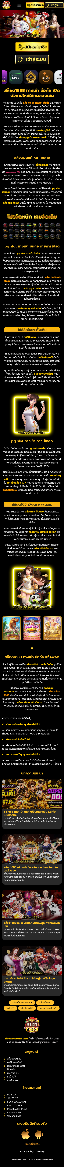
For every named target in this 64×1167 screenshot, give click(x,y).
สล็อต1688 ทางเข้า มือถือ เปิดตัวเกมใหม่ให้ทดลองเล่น (32, 93)
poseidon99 (13, 172)
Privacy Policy (27, 1151)
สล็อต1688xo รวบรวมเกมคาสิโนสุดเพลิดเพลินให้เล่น (32, 924)
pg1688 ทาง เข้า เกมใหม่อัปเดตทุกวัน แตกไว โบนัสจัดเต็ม (30, 813)
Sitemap (40, 1151)
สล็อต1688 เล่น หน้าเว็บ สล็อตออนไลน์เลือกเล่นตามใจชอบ (31, 869)
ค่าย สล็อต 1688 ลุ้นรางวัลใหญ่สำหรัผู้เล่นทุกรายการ (29, 980)
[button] (19, 5)
